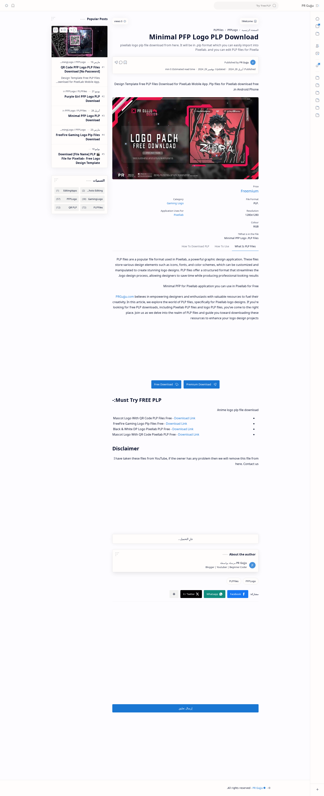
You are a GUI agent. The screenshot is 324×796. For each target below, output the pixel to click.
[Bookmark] (13, 5)
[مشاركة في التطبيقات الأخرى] (174, 594)
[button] (237, 594)
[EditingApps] (66, 190)
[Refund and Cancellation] (317, 77)
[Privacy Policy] (317, 92)
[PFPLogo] (251, 581)
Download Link (188, 434)
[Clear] (246, 6)
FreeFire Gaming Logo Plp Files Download (78, 137)
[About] (317, 46)
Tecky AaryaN (218, 788)
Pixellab (179, 215)
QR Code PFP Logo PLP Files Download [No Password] (80, 69)
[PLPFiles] (233, 581)
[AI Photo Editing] (92, 190)
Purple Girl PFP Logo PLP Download (82, 99)
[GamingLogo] (67, 62)
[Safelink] (317, 65)
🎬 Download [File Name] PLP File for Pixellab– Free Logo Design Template (79, 158)
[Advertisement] (185, 352)
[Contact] (317, 53)
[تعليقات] (121, 62)
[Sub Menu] (317, 26)
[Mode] (6, 5)
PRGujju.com (125, 296)
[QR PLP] (66, 207)
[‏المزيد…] (317, 115)
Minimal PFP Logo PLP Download (84, 118)
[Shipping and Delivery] (317, 100)
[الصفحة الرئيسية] (317, 18)
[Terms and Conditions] (317, 85)
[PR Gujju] (236, 62)
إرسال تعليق (185, 708)
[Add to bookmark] (55, 30)
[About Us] (317, 107)
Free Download (163, 384)
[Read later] (125, 62)
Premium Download (198, 384)
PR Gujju (308, 6)
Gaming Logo (175, 203)
